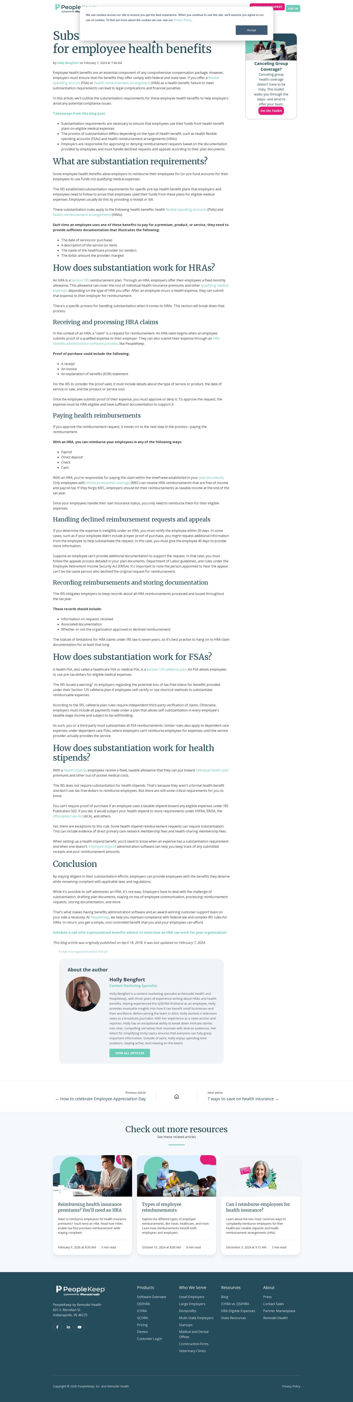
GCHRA (142, 1318)
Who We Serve (192, 1287)
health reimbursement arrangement (122, 83)
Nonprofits (187, 1311)
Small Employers (191, 1297)
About (269, 1287)
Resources (231, 1287)
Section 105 (79, 280)
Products (145, 1287)
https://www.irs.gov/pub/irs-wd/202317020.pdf (84, 951)
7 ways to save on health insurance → (243, 1099)
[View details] (57, 1327)
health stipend (74, 770)
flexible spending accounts (186, 209)
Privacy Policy (182, 20)
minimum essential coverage (107, 482)
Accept (251, 30)
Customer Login (149, 1338)
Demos (142, 1331)
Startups (185, 1325)
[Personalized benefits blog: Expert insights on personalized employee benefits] (176, 1096)
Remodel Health (275, 1318)
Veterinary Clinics (192, 1351)
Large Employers (192, 1304)
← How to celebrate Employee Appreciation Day (100, 1099)
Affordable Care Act (68, 816)
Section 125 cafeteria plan (166, 669)
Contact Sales (273, 1304)
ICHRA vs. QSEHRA (235, 1304)
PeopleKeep (99, 917)
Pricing (142, 1325)
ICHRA (142, 1311)
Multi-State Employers (196, 1318)
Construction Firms (194, 1344)
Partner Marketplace (279, 1311)
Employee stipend (102, 846)
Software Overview (151, 1297)
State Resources (233, 1318)
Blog (224, 1297)
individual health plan (212, 770)
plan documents (211, 477)
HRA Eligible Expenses (238, 1311)
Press (267, 1297)
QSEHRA (143, 1304)
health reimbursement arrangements (82, 214)
